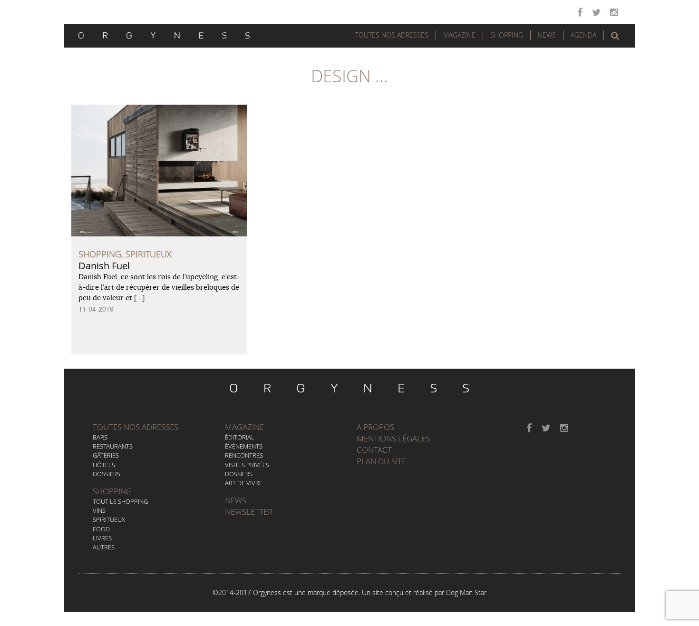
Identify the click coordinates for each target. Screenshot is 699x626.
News (547, 34)
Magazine (459, 34)
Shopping (506, 34)
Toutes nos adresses (135, 426)
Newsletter (248, 511)
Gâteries (106, 455)
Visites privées (247, 464)
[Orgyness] (164, 34)
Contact (374, 449)
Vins (99, 510)
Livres (102, 538)
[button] (615, 35)
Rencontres (244, 455)
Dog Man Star (466, 592)
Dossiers (106, 474)
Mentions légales (393, 438)
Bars (100, 437)
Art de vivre (243, 483)
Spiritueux (109, 519)
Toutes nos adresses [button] (391, 34)
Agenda (583, 34)
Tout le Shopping (120, 501)
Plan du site (381, 461)
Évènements (243, 446)
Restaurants (113, 446)
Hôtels (104, 464)
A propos (375, 426)
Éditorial (239, 437)
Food (101, 529)
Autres (104, 547)
